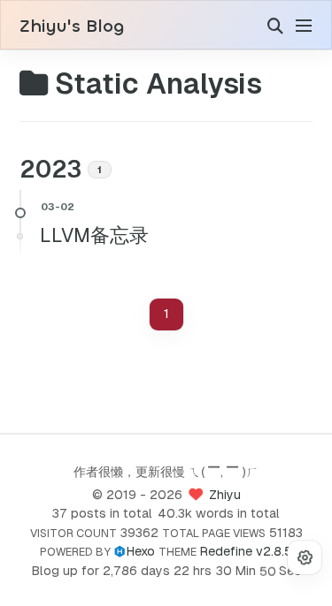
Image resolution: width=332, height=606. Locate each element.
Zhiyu (225, 495)
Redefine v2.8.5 (245, 551)
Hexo (140, 551)
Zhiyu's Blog (71, 26)
